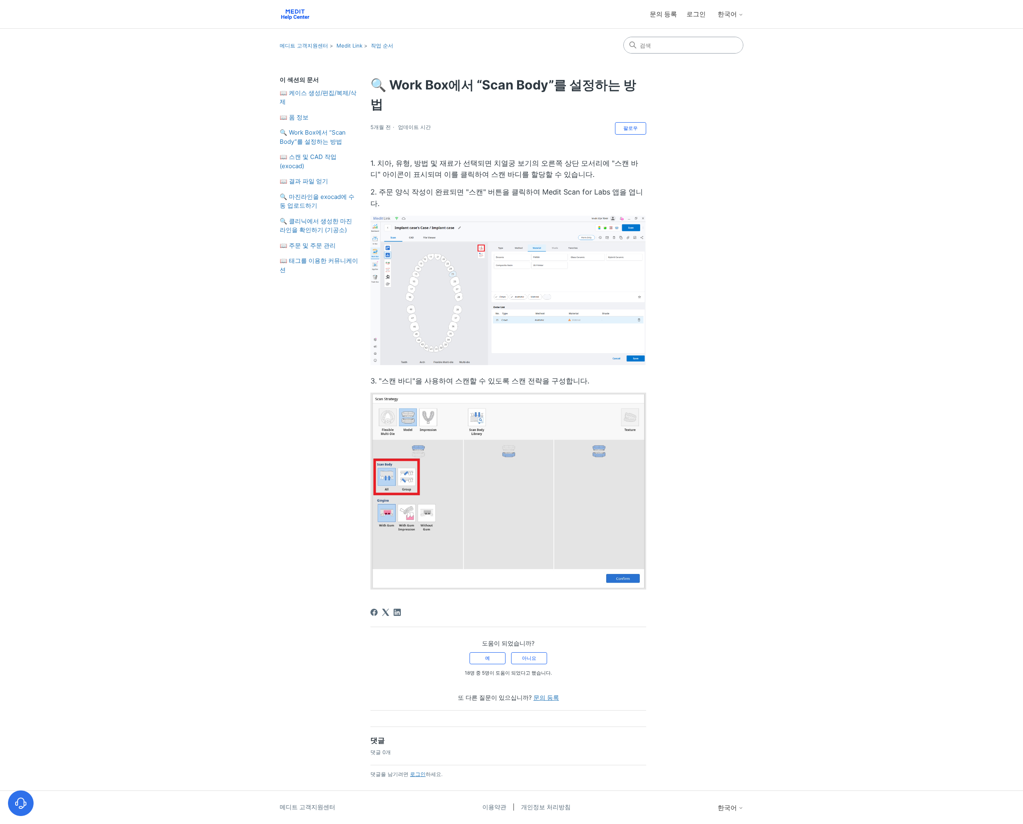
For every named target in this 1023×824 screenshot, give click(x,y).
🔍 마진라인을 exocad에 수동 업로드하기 (317, 201)
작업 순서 (382, 45)
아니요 (529, 658)
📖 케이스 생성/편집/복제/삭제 (318, 97)
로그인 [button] (696, 14)
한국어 (728, 14)
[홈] (295, 14)
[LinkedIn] (397, 612)
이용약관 (495, 807)
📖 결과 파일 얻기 (304, 181)
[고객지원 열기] (21, 803)
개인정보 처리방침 (546, 807)
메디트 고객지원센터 (304, 45)
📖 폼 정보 (294, 117)
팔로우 (630, 128)
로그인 (418, 774)
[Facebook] (374, 612)
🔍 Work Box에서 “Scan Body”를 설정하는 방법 (313, 137)
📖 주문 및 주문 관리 (308, 245)
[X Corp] (385, 612)
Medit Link (349, 45)
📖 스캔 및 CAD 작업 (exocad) (308, 161)
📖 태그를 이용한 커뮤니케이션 (319, 265)
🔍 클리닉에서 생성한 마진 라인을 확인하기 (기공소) (316, 225)
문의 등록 (663, 14)
